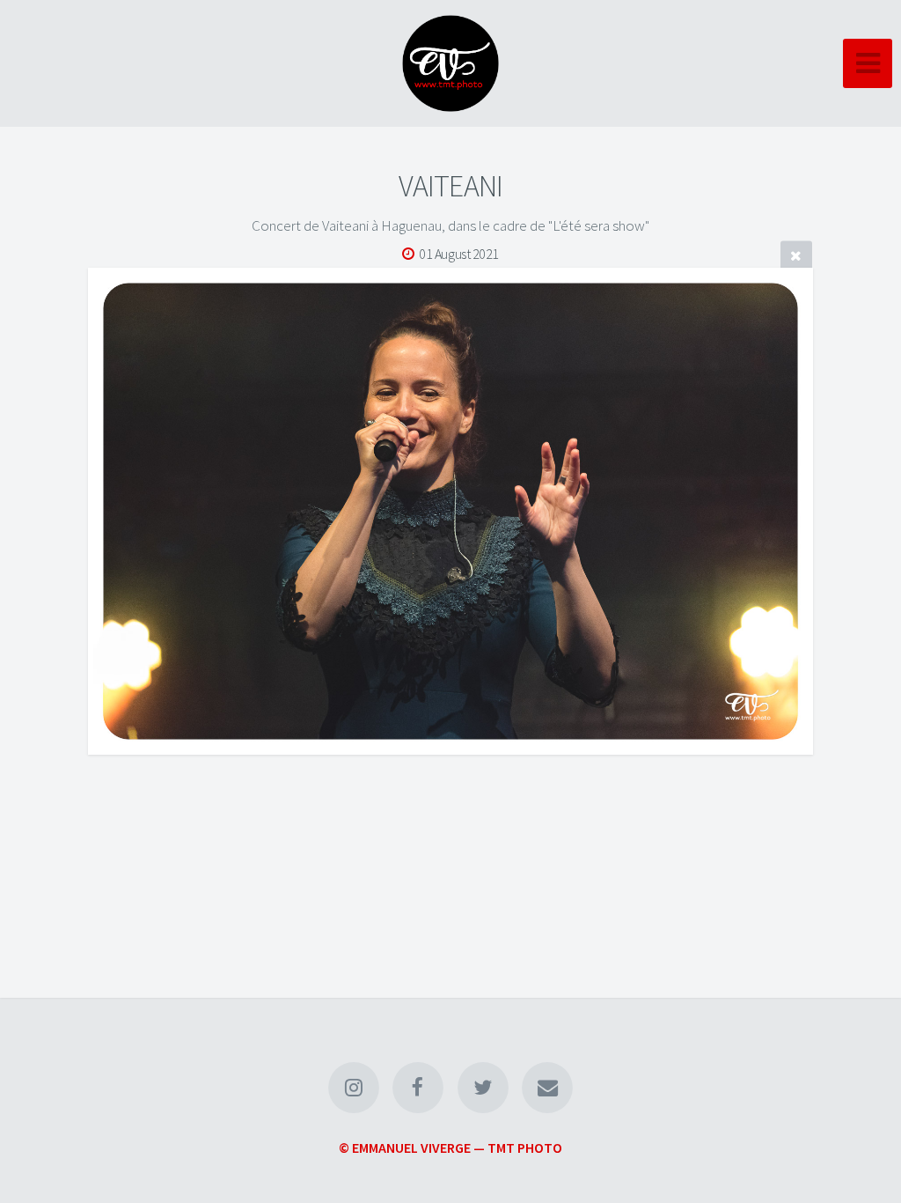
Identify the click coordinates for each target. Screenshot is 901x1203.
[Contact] (547, 1087)
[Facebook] (417, 1087)
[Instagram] (353, 1087)
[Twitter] (483, 1087)
